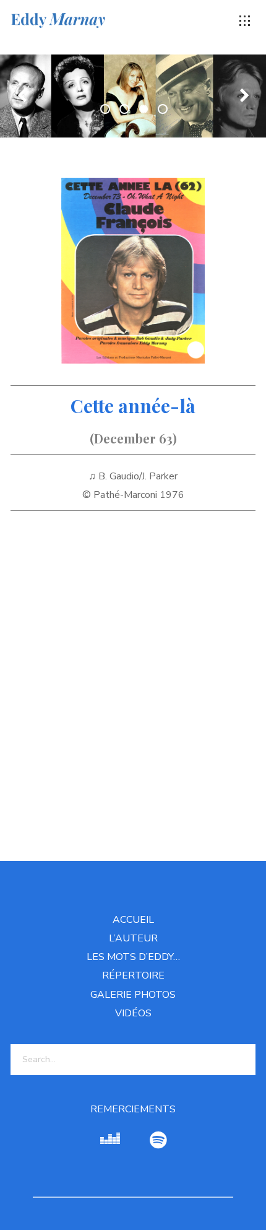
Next (244, 96)
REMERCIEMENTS (133, 1109)
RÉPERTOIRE (133, 975)
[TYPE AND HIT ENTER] (242, 1059)
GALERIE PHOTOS (133, 994)
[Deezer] (110, 1140)
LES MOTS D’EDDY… (133, 957)
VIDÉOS (133, 1013)
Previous (21, 96)
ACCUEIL (133, 920)
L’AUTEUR (133, 938)
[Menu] (245, 21)
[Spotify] (158, 1140)
